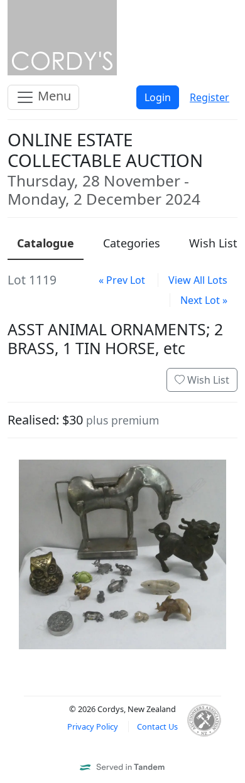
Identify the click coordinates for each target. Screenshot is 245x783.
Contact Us (157, 726)
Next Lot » (203, 300)
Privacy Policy (92, 726)
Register (209, 97)
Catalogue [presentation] (45, 243)
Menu (53, 95)
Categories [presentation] (131, 243)
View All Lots (197, 280)
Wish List (207, 380)
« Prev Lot (122, 280)
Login (157, 97)
